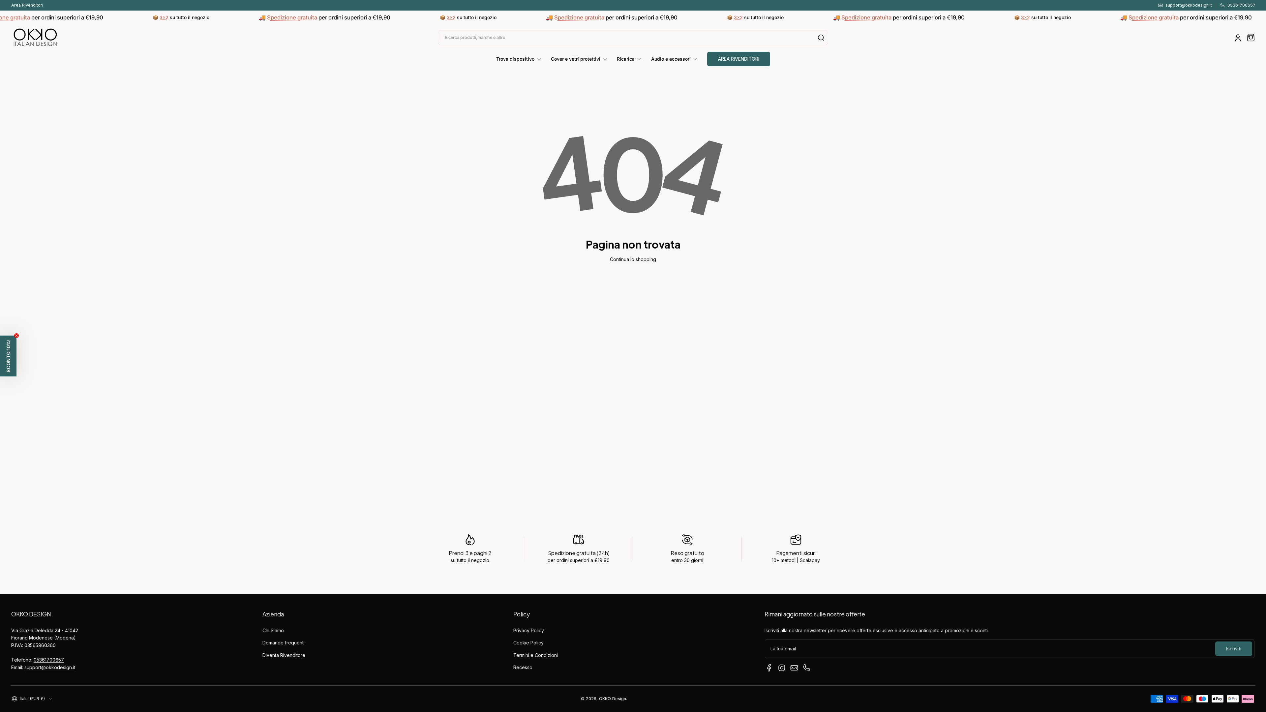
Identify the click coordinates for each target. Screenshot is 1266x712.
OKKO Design (612, 698)
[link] (521, 59)
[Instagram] (782, 668)
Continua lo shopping (633, 259)
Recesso (522, 667)
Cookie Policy (528, 642)
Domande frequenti (283, 642)
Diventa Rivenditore (283, 655)
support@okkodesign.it (49, 667)
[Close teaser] (16, 335)
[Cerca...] (821, 37)
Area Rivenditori (27, 5)
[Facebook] (769, 668)
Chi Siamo (273, 630)
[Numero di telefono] (807, 668)
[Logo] (35, 37)
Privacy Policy (528, 630)
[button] (1250, 37)
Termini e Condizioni (535, 655)
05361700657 (49, 660)
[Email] (794, 668)
